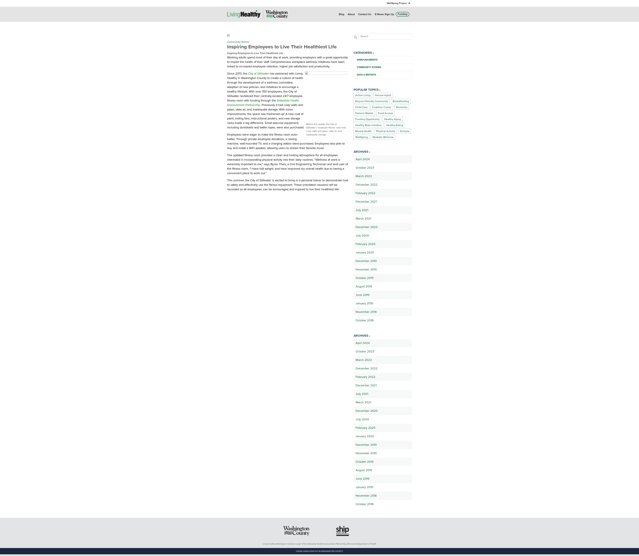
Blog (341, 14)
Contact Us (364, 14)
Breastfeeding (401, 101)
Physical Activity (385, 131)
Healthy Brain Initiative (368, 125)
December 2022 (367, 184)
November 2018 (366, 312)
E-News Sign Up (384, 14)
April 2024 (363, 159)
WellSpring (361, 137)
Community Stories (238, 42)
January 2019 (364, 303)
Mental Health (363, 131)
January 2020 (365, 252)
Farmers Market (364, 113)
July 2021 (362, 210)
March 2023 (364, 176)
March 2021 (363, 218)
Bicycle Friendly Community (371, 101)
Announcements (367, 59)
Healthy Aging (392, 119)
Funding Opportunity (367, 119)
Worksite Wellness (382, 137)
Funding (402, 14)
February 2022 (365, 193)
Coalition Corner (381, 107)
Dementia (401, 107)
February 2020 (365, 244)
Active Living (362, 95)
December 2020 (367, 227)
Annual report (383, 95)
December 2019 (366, 261)
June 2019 (362, 295)
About (351, 14)
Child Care (361, 107)
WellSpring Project (397, 3)
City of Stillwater (258, 73)
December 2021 (366, 201)
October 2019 (365, 278)
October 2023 (365, 167)
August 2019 (364, 286)
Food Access (385, 113)
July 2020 (362, 235)
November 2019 (366, 269)
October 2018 (364, 320)
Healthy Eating (394, 125)
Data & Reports (366, 74)
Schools (404, 131)
